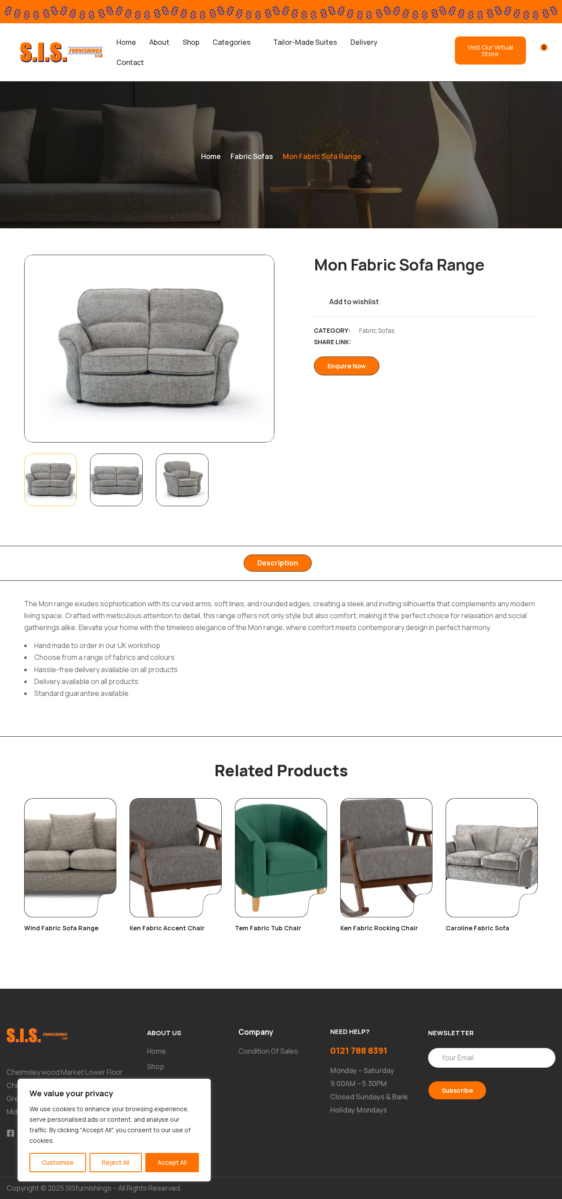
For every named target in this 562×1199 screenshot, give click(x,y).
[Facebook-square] (10, 1133)
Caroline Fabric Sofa (477, 928)
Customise (58, 1162)
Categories (232, 42)
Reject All (116, 1162)
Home (126, 42)
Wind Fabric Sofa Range (61, 928)
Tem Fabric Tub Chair (268, 928)
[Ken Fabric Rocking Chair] (386, 858)
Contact (130, 62)
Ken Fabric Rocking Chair (379, 928)
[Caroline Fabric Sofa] (491, 858)
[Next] (258, 348)
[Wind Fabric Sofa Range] (70, 858)
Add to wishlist (354, 301)
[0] (538, 51)
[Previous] (40, 348)
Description (277, 563)
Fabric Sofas (252, 156)
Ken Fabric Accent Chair (167, 928)
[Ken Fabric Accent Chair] (175, 858)
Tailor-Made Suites (305, 42)
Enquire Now (347, 366)
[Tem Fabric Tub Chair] (281, 858)
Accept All (172, 1162)
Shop (191, 42)
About (159, 42)
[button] (236, 42)
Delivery (364, 42)
